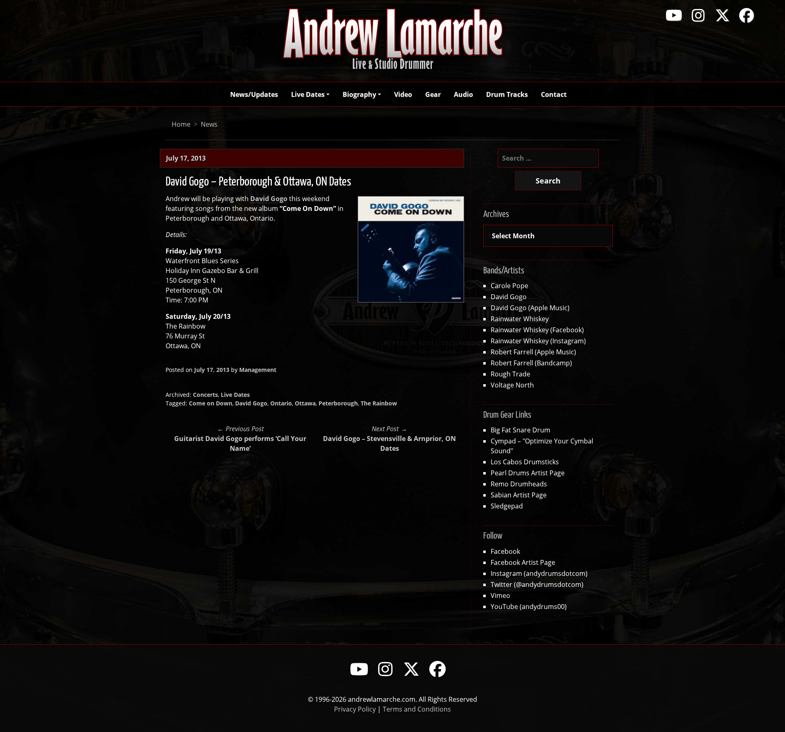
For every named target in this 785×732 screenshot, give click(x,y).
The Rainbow (379, 403)
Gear (433, 94)
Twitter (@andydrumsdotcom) (537, 584)
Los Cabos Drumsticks (525, 461)
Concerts (205, 394)
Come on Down (210, 403)
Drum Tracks (507, 94)
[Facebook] (746, 15)
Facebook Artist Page (523, 562)
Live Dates (235, 394)
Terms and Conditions (417, 709)
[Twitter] (722, 15)
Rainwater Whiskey (520, 318)
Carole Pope (509, 285)
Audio (463, 94)
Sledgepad (507, 505)
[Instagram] (698, 15)
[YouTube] (674, 15)
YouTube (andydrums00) (529, 606)
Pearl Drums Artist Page (528, 472)
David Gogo (251, 403)
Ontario (281, 403)
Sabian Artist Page (519, 494)
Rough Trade (510, 373)
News (209, 124)
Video (403, 94)
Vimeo (500, 595)
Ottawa (305, 403)
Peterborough (338, 403)
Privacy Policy (355, 709)
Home (181, 124)
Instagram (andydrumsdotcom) (539, 573)
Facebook (505, 551)
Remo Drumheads (519, 483)
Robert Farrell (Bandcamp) (531, 362)
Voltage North (512, 385)
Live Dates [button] (308, 94)
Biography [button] (359, 94)
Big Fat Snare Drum (520, 429)
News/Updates (254, 94)
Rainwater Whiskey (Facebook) (537, 329)
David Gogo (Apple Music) (530, 307)
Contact (554, 94)
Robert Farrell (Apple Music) (533, 351)
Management (257, 370)
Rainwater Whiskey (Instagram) (538, 340)
